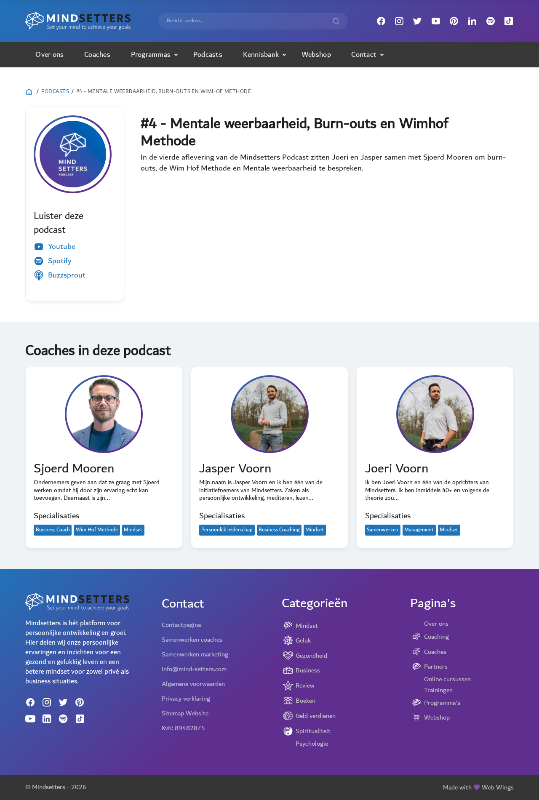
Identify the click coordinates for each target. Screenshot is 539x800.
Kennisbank (261, 54)
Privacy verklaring (186, 698)
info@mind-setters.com (194, 669)
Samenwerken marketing (195, 654)
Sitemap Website (185, 713)
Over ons (49, 54)
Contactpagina (181, 624)
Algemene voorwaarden (193, 683)
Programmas (151, 54)
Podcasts (207, 54)
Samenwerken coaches (192, 639)
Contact (363, 54)
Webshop (316, 54)
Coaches (97, 54)
